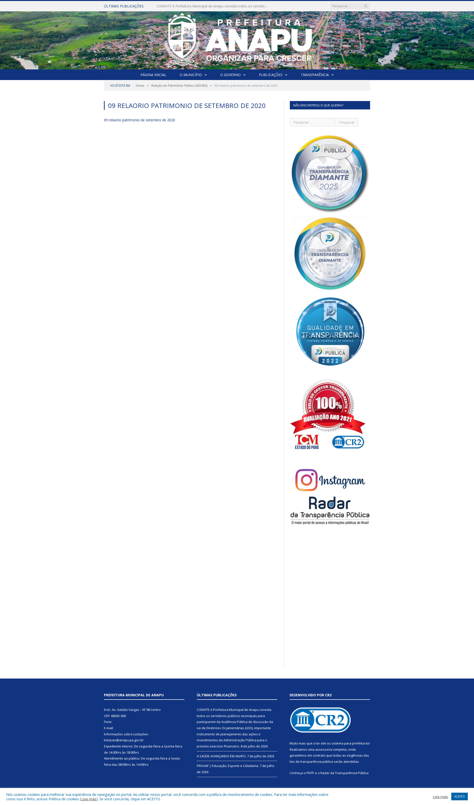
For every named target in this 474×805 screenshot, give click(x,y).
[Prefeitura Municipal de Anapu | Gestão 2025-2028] (237, 39)
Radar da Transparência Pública (344, 773)
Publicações (270, 74)
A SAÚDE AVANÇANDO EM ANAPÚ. (185, 6)
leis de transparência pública (311, 761)
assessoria (323, 749)
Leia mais (89, 798)
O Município (191, 74)
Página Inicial (153, 74)
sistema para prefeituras (350, 743)
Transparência (315, 74)
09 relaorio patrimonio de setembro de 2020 (139, 120)
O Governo (230, 74)
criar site (319, 743)
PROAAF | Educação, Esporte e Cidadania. (228, 766)
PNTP (310, 773)
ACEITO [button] (459, 796)
